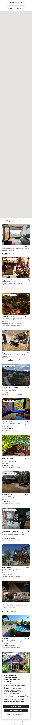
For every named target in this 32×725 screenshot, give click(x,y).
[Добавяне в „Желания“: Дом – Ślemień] (28, 617)
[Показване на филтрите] (28, 3)
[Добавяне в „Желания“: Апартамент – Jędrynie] (28, 331)
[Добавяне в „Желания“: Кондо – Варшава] (28, 225)
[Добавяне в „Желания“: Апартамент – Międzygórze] (28, 510)
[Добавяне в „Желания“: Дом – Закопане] (28, 546)
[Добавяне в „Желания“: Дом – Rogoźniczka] (28, 437)
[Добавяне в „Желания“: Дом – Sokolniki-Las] (28, 653)
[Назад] (3, 3)
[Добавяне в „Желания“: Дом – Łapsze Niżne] (28, 583)
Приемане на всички (16, 706)
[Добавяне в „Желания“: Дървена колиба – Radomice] (28, 366)
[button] (5, 254)
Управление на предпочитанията (16, 714)
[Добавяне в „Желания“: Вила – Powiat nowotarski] (28, 295)
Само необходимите (16, 710)
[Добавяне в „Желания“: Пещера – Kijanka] (28, 400)
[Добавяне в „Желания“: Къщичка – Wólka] (28, 473)
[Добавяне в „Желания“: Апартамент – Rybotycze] (28, 258)
